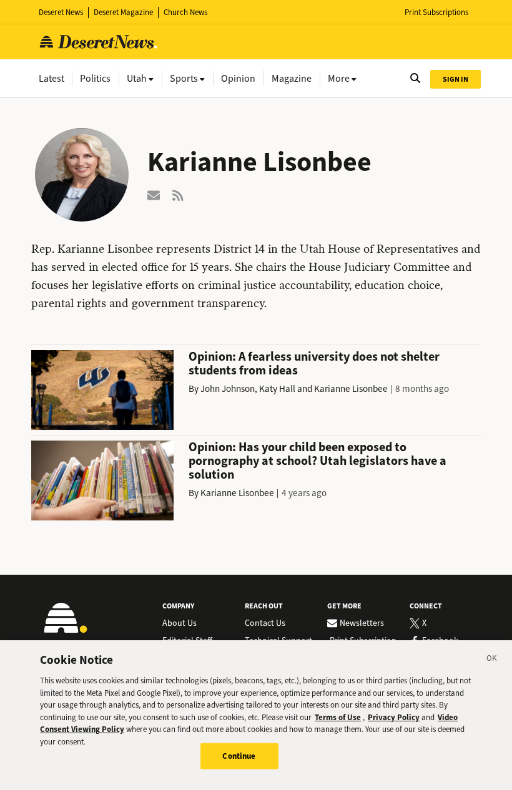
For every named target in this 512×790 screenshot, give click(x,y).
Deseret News (61, 12)
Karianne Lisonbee (351, 389)
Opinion (238, 78)
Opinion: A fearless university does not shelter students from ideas (314, 363)
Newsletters (362, 623)
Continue (238, 756)
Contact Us (265, 623)
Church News (185, 12)
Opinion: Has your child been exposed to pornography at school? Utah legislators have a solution (317, 461)
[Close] (492, 660)
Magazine (292, 78)
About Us (179, 623)
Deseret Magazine (123, 12)
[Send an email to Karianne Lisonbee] (153, 194)
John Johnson (227, 389)
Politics (95, 78)
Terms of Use (338, 717)
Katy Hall (277, 389)
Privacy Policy (394, 717)
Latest (51, 78)
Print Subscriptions (436, 12)
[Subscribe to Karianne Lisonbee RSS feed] (178, 194)
